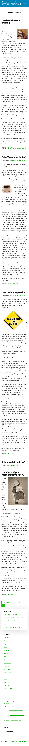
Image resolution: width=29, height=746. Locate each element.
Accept (24, 3)
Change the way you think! (14, 292)
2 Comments (23, 160)
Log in (17, 742)
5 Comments (23, 26)
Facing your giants (16, 720)
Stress (5, 679)
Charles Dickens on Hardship (10, 21)
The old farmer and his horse (12, 621)
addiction (6, 637)
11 (4, 605)
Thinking (6, 685)
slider (5, 675)
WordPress (12, 742)
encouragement (12, 148)
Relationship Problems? (13, 462)
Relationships (7, 672)
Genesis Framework (23, 741)
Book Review (7, 663)
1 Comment (22, 295)
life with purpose (21, 148)
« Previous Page (7, 603)
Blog (5, 624)
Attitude (6, 653)
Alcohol (6, 640)
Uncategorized (11, 594)
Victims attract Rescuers (10, 614)
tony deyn (6, 720)
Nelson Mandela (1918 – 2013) (12, 627)
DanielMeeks (7, 702)
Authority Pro (13, 741)
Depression (15, 283)
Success (10, 147)
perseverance (4, 149)
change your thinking (13, 454)
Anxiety (9, 283)
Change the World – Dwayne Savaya (14, 617)
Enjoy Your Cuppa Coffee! (13, 157)
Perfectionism (7, 669)
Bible (5, 656)
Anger (5, 644)
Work (5, 691)
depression (11, 284)
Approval (6, 650)
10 (24, 602)
